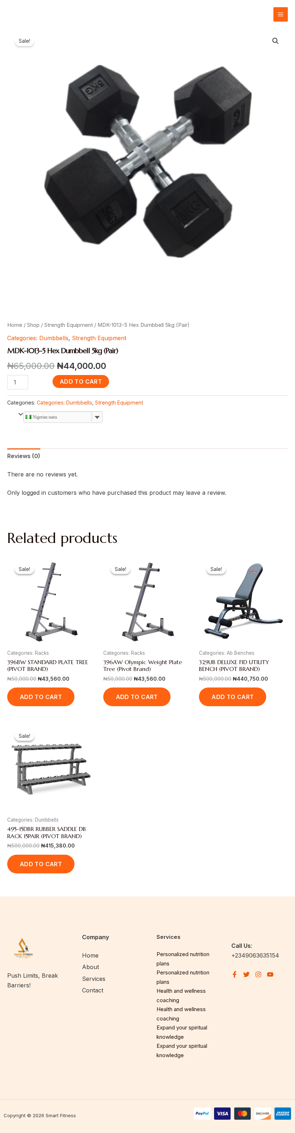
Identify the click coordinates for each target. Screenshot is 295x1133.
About (90, 966)
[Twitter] (246, 974)
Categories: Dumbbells (37, 338)
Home (14, 325)
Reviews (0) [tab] (23, 456)
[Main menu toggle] (280, 14)
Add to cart (81, 381)
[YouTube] (270, 974)
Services (93, 978)
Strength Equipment (68, 325)
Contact (92, 990)
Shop (33, 325)
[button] (275, 41)
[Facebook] (234, 974)
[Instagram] (258, 974)
